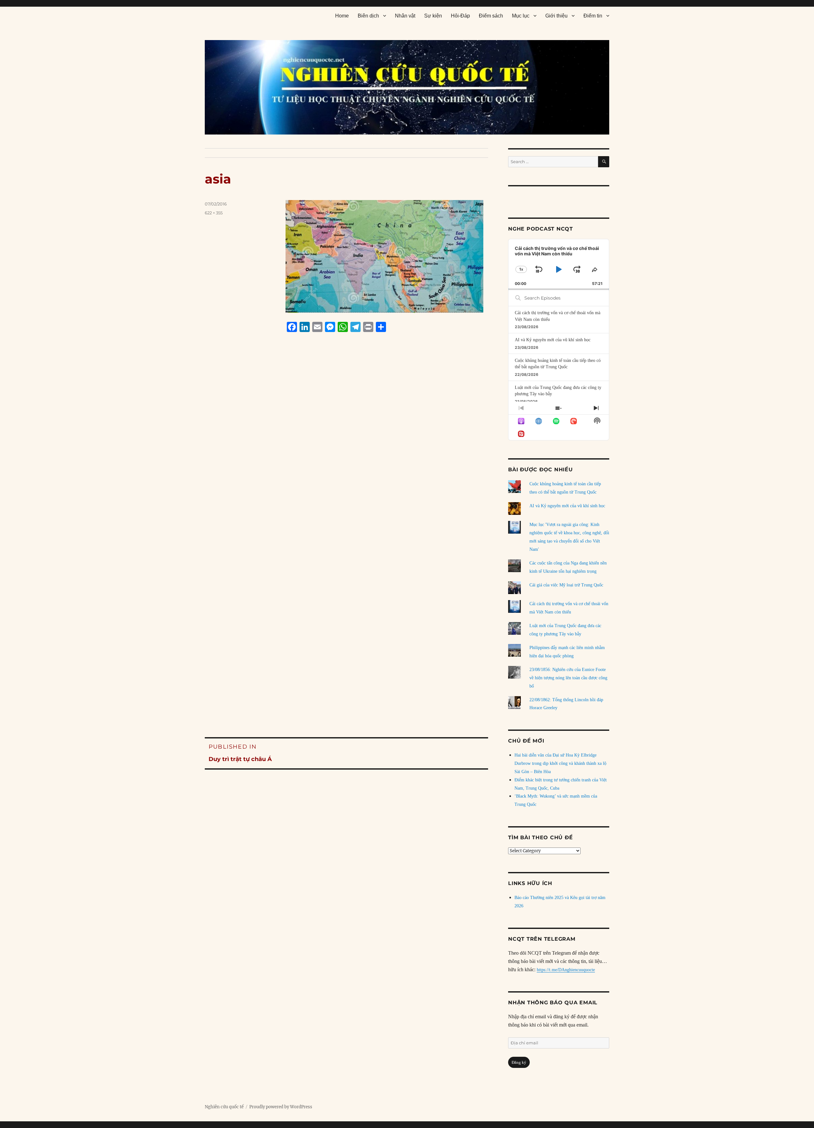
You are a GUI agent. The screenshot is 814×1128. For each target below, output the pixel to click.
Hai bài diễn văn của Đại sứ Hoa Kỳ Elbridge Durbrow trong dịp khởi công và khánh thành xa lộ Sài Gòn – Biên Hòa (560, 763)
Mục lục (520, 15)
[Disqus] (346, 458)
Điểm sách (491, 15)
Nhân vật (405, 15)
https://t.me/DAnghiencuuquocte (566, 969)
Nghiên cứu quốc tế (224, 1107)
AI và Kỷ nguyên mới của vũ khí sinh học (552, 339)
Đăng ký (519, 1062)
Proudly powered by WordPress (280, 1107)
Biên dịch (368, 15)
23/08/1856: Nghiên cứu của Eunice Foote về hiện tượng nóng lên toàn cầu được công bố (568, 678)
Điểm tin (592, 15)
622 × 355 (214, 212)
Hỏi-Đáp (460, 15)
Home (342, 15)
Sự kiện (433, 15)
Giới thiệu (556, 15)
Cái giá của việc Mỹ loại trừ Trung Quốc (566, 585)
